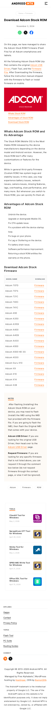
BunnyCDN (40, 680)
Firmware (29, 13)
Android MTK (23, 3)
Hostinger (21, 680)
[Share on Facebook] (31, 34)
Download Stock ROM (18, 122)
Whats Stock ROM (16, 113)
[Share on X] (25, 34)
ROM (39, 487)
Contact (7, 618)
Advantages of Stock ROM (20, 118)
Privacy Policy (10, 623)
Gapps (6, 612)
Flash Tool (8, 635)
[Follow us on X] (10, 660)
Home (20, 13)
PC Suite (7, 641)
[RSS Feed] (5, 660)
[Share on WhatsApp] (20, 34)
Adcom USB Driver (17, 447)
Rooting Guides (10, 646)
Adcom (13, 487)
